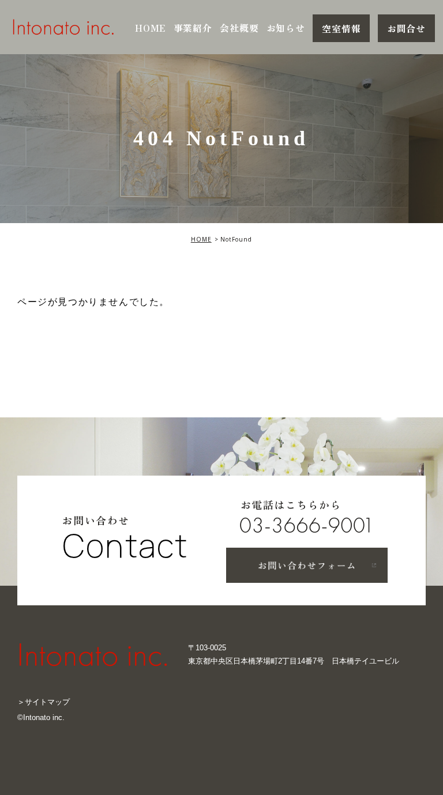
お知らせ (285, 28)
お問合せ (406, 28)
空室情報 (341, 28)
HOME (150, 28)
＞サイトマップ (43, 702)
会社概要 (239, 28)
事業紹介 (193, 28)
